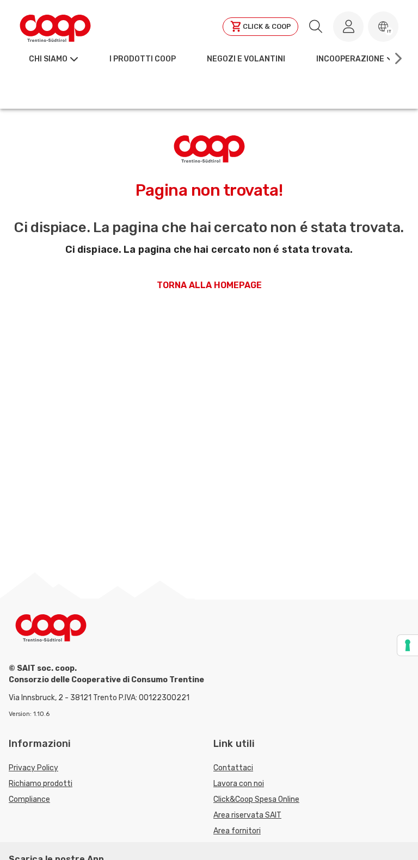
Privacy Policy (33, 767)
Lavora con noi (238, 783)
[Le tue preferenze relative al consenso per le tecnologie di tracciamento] (407, 645)
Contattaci (233, 767)
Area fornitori (237, 831)
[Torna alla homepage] (55, 27)
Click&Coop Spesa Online (256, 799)
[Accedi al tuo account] (348, 26)
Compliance (29, 799)
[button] (383, 26)
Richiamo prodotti (40, 783)
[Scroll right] (397, 58)
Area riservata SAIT (247, 815)
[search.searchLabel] (316, 27)
